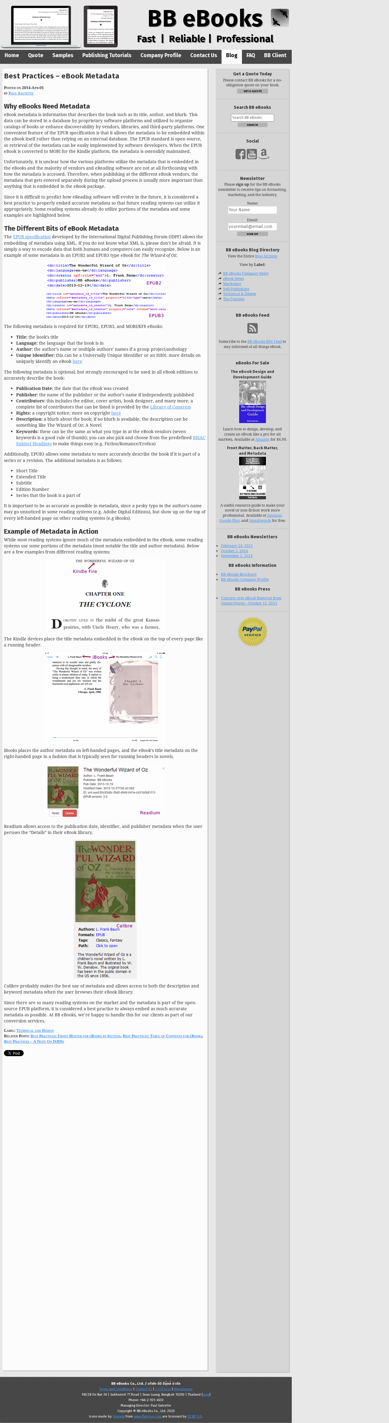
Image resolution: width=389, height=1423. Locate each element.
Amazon (262, 439)
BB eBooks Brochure (238, 574)
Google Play (229, 520)
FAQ (250, 55)
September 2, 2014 (237, 555)
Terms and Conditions (115, 1389)
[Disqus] (105, 1137)
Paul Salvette (21, 93)
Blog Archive (266, 256)
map (206, 1394)
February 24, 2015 (237, 545)
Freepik (119, 1416)
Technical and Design (35, 1030)
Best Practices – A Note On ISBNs (34, 1041)
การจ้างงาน (163, 1389)
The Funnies (233, 298)
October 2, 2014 (234, 550)
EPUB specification (32, 236)
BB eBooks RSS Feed (264, 341)
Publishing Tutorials (106, 55)
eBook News (233, 278)
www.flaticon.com (147, 1416)
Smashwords (260, 520)
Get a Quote (252, 91)
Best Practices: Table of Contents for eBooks (162, 1036)
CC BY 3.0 (195, 1416)
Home (12, 55)
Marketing (232, 283)
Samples (62, 55)
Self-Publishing (236, 288)
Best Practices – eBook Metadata (61, 76)
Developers (183, 1389)
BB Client (275, 55)
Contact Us (203, 55)
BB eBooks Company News (245, 273)
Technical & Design (239, 293)
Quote (35, 55)
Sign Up (252, 234)
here (77, 361)
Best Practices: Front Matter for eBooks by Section (75, 1036)
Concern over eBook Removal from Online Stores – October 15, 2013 (251, 600)
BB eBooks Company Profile (245, 579)
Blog (231, 55)
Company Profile (160, 55)
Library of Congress (170, 407)
